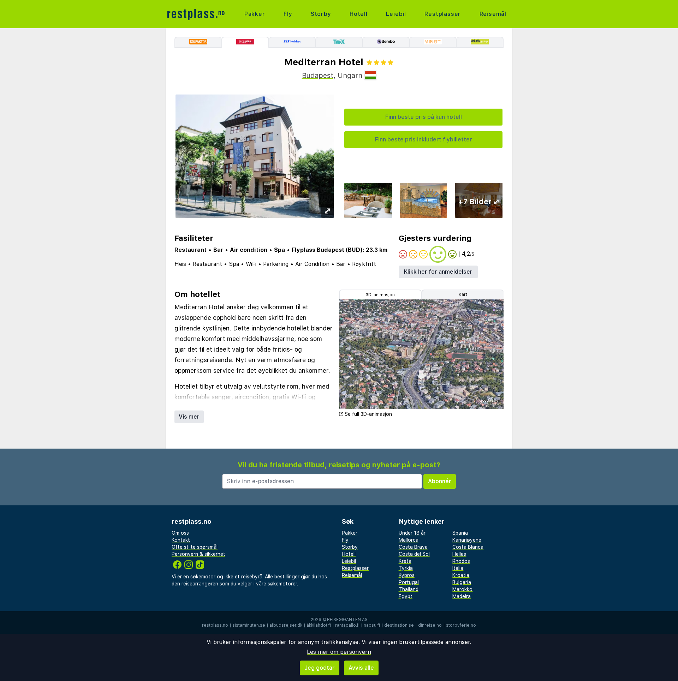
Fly (288, 14)
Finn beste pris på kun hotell (423, 117)
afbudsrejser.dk (285, 625)
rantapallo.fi (347, 625)
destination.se (399, 625)
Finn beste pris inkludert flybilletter (423, 139)
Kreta (405, 561)
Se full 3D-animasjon (368, 414)
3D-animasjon (380, 294)
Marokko (462, 589)
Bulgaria (461, 582)
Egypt (405, 596)
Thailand (408, 589)
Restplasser (442, 14)
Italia (457, 568)
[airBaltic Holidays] (480, 42)
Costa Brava (413, 547)
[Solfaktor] (197, 42)
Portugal (409, 582)
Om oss (180, 533)
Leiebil (396, 14)
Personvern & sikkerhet (198, 554)
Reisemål (493, 14)
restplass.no (215, 625)
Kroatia (460, 575)
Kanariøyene (466, 540)
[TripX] (339, 42)
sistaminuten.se (248, 625)
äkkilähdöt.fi (319, 625)
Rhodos (461, 561)
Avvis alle (361, 667)
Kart (463, 294)
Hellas (459, 554)
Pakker (254, 14)
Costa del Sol (414, 554)
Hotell (359, 14)
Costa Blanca (467, 547)
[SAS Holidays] (292, 42)
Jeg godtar (319, 667)
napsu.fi (372, 625)
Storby (321, 14)
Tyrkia (406, 568)
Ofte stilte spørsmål (195, 547)
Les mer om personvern (339, 652)
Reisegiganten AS (347, 619)
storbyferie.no (461, 625)
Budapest (317, 75)
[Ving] (433, 42)
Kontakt (181, 540)
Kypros (407, 575)
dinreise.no (430, 625)
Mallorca (408, 540)
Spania (460, 533)
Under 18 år (412, 533)
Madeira (461, 596)
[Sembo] (386, 42)
